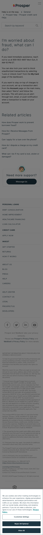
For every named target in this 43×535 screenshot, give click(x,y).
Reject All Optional (21, 524)
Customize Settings (21, 517)
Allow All (21, 530)
